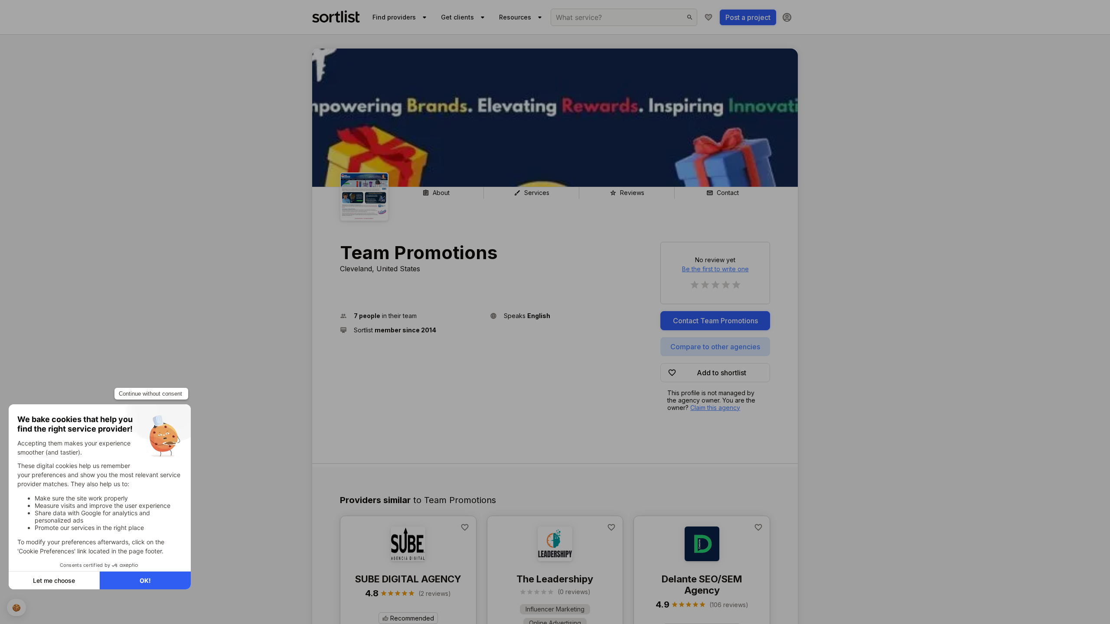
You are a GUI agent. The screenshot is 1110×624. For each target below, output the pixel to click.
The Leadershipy (554, 579)
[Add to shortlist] (465, 527)
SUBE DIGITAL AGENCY (408, 579)
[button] (411, 316)
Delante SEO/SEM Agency (702, 584)
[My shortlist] (708, 17)
